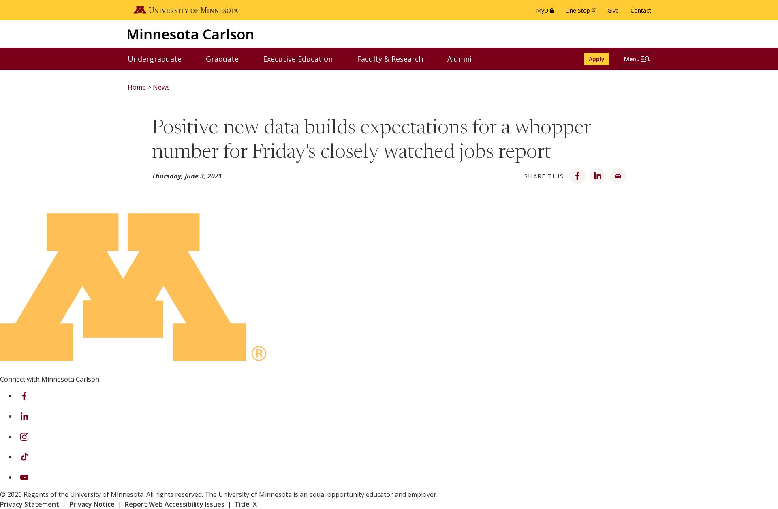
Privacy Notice (92, 504)
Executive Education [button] (303, 59)
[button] (636, 59)
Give (613, 10)
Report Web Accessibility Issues (174, 504)
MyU (546, 12)
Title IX (246, 504)
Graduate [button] (227, 59)
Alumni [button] (464, 59)
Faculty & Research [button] (395, 59)
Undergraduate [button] (160, 59)
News (161, 87)
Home (137, 87)
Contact (641, 10)
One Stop (581, 12)
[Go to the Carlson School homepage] (190, 33)
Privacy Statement (29, 504)
